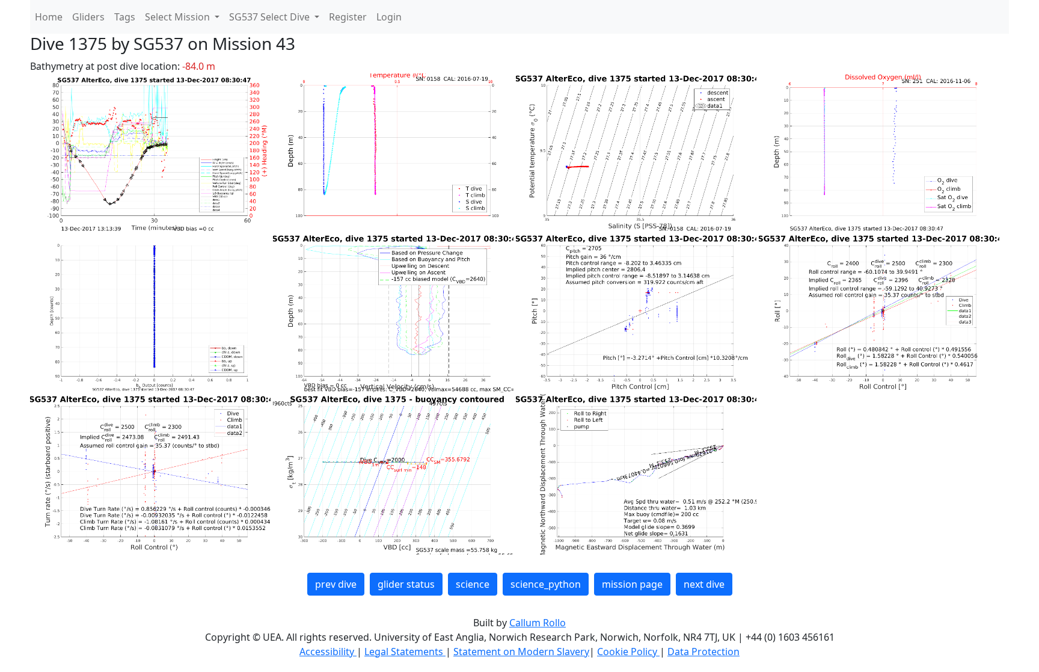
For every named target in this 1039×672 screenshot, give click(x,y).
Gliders (88, 16)
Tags (124, 16)
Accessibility (328, 651)
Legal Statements (405, 651)
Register (348, 16)
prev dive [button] (336, 584)
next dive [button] (704, 584)
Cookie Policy (628, 651)
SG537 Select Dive (270, 16)
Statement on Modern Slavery (521, 651)
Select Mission (178, 16)
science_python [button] (545, 584)
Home (49, 16)
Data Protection (703, 651)
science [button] (472, 584)
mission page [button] (632, 584)
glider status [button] (406, 584)
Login (389, 16)
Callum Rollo (537, 622)
